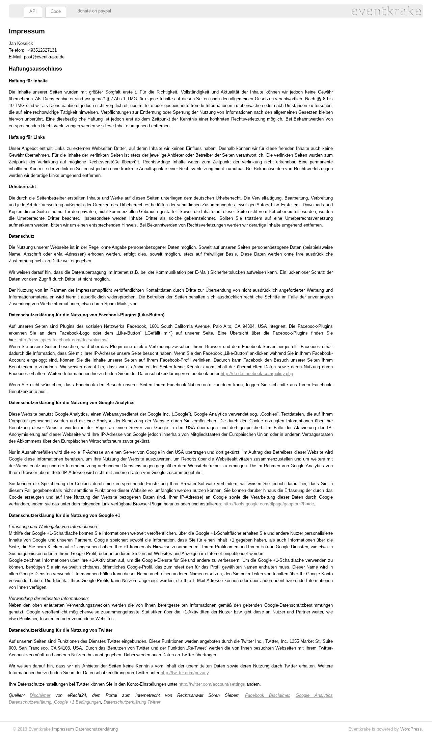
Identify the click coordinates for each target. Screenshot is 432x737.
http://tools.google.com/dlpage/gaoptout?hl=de (268, 503)
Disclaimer (40, 695)
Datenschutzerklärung (96, 729)
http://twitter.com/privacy (185, 672)
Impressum (63, 729)
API (33, 11)
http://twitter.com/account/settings (212, 684)
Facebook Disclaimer (267, 695)
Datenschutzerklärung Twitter (132, 702)
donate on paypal (94, 11)
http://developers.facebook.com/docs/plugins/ (63, 339)
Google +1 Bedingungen (77, 702)
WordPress (411, 729)
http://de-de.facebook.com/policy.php (257, 373)
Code (56, 11)
